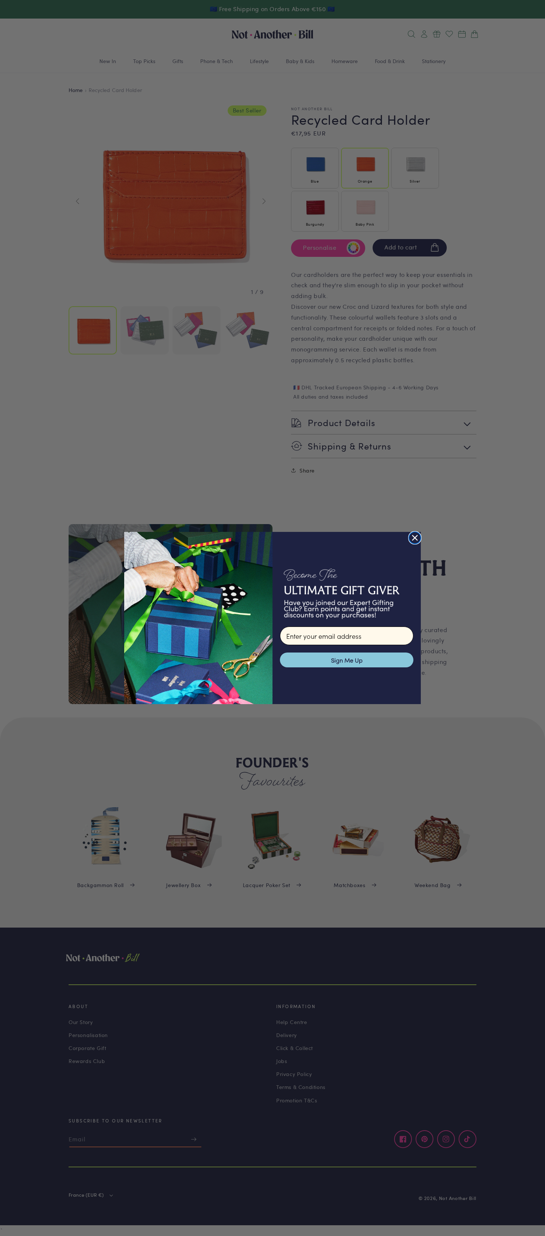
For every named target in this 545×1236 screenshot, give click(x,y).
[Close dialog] (415, 538)
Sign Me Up (347, 660)
